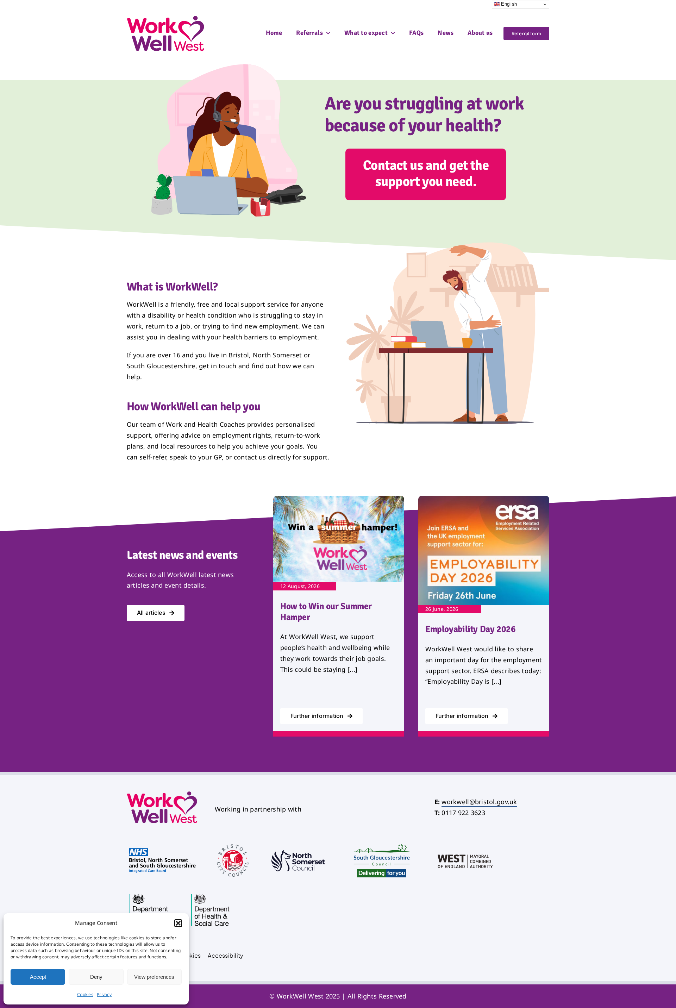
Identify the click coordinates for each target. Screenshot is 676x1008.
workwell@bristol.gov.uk (479, 801)
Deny (96, 977)
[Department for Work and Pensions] (149, 893)
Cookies (85, 994)
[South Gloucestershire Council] (382, 841)
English (508, 4)
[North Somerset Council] (298, 844)
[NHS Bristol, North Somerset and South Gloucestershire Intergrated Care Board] (162, 846)
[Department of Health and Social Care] (210, 893)
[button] (178, 923)
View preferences (154, 977)
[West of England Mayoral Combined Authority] (465, 844)
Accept (38, 977)
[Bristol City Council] (233, 843)
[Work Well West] (166, 18)
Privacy (104, 994)
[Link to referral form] (425, 174)
